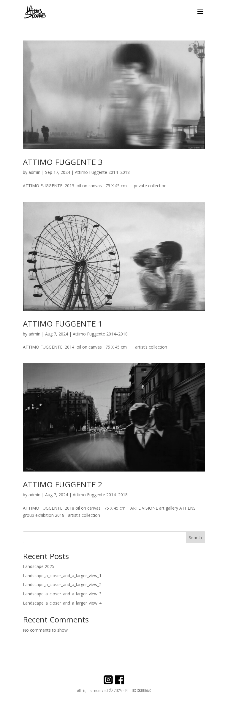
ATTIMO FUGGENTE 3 (62, 162)
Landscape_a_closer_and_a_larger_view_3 (62, 594)
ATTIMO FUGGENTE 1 (62, 323)
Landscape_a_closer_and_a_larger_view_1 (62, 575)
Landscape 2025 (38, 566)
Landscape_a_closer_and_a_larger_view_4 (62, 603)
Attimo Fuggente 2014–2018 (102, 172)
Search (195, 537)
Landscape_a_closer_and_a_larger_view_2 (62, 584)
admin (34, 172)
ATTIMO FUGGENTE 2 (62, 484)
